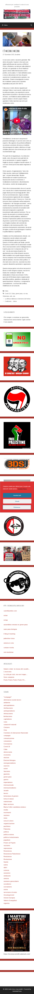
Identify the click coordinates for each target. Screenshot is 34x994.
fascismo (7, 771)
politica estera (9, 834)
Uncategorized (9, 895)
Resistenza (8, 851)
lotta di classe (9, 799)
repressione (8, 848)
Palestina (7, 829)
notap (6, 620)
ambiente (7, 702)
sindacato (7, 876)
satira (6, 865)
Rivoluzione (8, 859)
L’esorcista (7, 672)
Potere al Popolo (10, 843)
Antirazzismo (8, 713)
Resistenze (8, 856)
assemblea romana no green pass (16, 625)
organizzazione (9, 823)
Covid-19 (8, 293)
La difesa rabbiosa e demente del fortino (18, 299)
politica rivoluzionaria (11, 837)
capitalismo (8, 719)
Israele (6, 790)
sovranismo (8, 887)
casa (5, 722)
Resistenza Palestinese (12, 854)
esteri (6, 768)
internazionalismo (10, 788)
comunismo (8, 741)
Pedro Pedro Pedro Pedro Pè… (15, 680)
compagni (7, 735)
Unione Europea (9, 898)
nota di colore (8, 821)
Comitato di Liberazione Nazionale (16, 733)
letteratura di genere (11, 796)
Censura (7, 727)
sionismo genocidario (11, 881)
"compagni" (8, 697)
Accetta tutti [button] (17, 495)
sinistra (6, 878)
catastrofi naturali (10, 724)
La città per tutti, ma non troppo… (16, 674)
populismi (7, 840)
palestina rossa (9, 638)
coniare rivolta (9, 647)
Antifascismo (8, 708)
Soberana (6, 296)
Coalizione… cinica (11, 301)
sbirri (5, 867)
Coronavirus (8, 744)
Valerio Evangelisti (10, 900)
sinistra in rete (9, 643)
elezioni (6, 757)
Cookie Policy (22, 489)
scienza (6, 870)
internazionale (9, 785)
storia (6, 889)
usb (11, 296)
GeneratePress (17, 991)
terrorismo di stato (10, 892)
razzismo (7, 845)
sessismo (7, 873)
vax (14, 296)
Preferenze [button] (17, 507)
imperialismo (8, 782)
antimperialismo (9, 711)
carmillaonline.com (10, 611)
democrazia (8, 752)
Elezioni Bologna (9, 760)
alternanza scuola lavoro (12, 700)
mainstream (8, 801)
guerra (6, 779)
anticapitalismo (9, 705)
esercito (6, 766)
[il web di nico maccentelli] (17, 14)
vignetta (6, 903)
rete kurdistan (8, 652)
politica (6, 832)
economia (7, 755)
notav (6, 615)
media (6, 810)
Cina (5, 730)
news (5, 818)
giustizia (7, 774)
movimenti (7, 812)
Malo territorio (9, 804)
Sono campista (9, 677)
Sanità (6, 862)
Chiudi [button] (17, 501)
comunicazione (9, 738)
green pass (19, 293)
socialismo (7, 884)
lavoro (6, 793)
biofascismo (8, 716)
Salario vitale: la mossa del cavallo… (17, 669)
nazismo (7, 815)
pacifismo (7, 826)
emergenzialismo (10, 763)
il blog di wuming (9, 634)
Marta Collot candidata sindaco (15, 807)
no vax (25, 293)
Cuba (6, 291)
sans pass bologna (10, 629)
